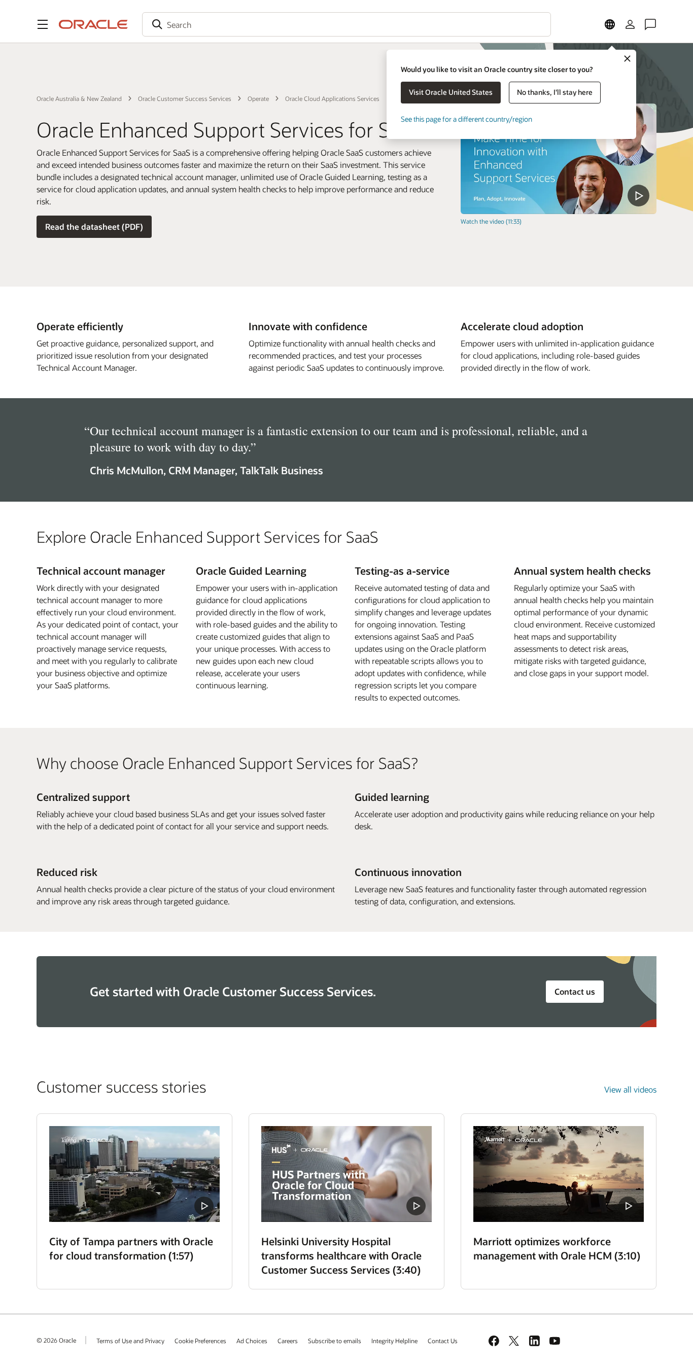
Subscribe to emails (334, 1341)
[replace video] (558, 158)
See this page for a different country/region (466, 119)
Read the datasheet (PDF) (94, 226)
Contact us (575, 991)
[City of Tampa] (134, 1174)
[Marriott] (558, 1174)
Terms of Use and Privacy (130, 1341)
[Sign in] (630, 24)
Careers (288, 1341)
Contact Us (443, 1341)
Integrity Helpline (394, 1341)
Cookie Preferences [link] (200, 1341)
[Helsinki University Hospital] (346, 1174)
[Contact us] (650, 24)
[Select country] (610, 24)
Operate (258, 98)
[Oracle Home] (93, 24)
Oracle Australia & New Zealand (79, 98)
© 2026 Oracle (56, 1340)
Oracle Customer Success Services (184, 98)
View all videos (630, 1089)
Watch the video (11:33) (491, 221)
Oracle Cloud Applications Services (332, 98)
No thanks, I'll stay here (555, 92)
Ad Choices (251, 1341)
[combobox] (346, 24)
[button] (43, 24)
